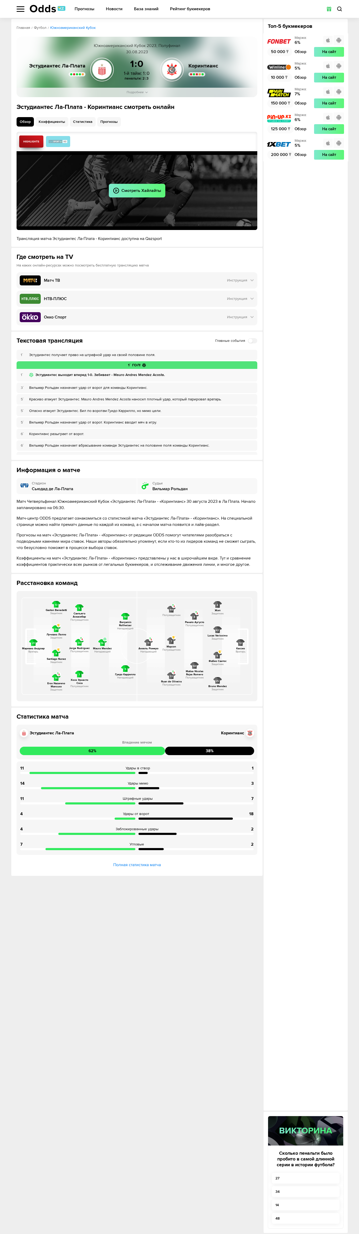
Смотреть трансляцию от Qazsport (58, 141)
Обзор (25, 121)
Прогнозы (84, 9)
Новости (114, 9)
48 (277, 1218)
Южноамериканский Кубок (73, 27)
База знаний (146, 9)
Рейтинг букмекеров (190, 9)
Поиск (339, 9)
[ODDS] (47, 9)
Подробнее (135, 92)
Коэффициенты (52, 121)
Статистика (83, 121)
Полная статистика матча (137, 864)
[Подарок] (329, 9)
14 (277, 1205)
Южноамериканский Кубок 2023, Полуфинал (137, 45)
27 (277, 1178)
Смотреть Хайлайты (31, 141)
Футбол (40, 27)
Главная (23, 27)
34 (277, 1191)
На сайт (329, 51)
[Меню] (20, 9)
